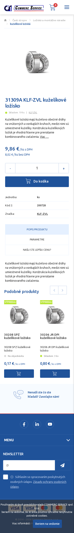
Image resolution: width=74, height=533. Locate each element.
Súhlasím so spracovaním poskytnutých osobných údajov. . (38, 481)
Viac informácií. (21, 523)
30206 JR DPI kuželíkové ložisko (53, 336)
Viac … (44, 136)
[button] (52, 7)
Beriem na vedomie (47, 523)
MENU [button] (9, 440)
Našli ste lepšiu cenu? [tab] (37, 249)
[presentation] (54, 290)
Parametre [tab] (37, 239)
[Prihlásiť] (63, 465)
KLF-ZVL (33, 112)
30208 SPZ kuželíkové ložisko (17, 336)
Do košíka (41, 181)
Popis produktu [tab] (37, 229)
